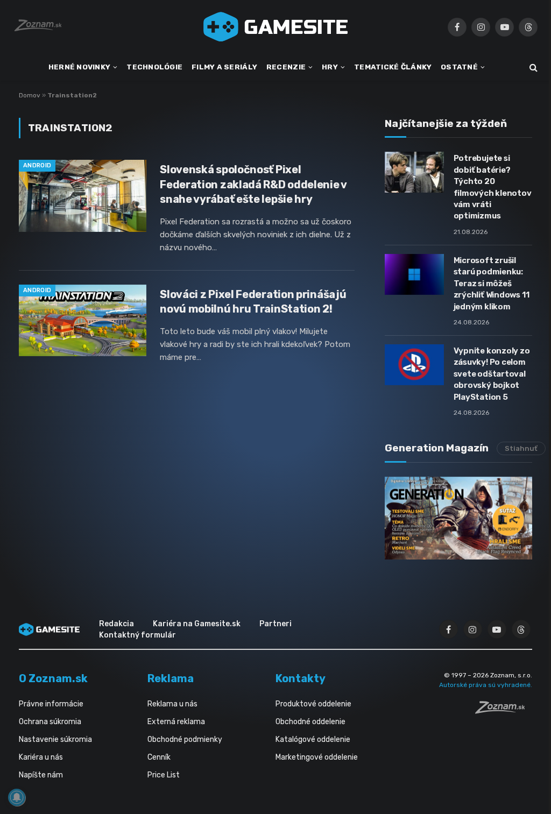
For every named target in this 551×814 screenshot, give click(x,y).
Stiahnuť (521, 448)
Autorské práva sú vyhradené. (485, 685)
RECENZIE (286, 66)
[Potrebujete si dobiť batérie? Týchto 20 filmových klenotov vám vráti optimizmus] (414, 172)
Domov (29, 95)
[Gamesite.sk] (275, 27)
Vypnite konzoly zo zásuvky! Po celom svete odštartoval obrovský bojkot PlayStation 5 (492, 374)
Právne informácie (51, 704)
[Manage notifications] (16, 797)
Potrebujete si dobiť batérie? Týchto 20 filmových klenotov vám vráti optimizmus (493, 187)
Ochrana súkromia (50, 721)
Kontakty (301, 678)
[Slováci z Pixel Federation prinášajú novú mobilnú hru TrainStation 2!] (82, 320)
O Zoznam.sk (53, 678)
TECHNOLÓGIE (154, 66)
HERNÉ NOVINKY (79, 66)
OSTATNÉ (459, 66)
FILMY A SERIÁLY (224, 66)
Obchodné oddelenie (310, 721)
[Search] (532, 67)
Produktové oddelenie (313, 704)
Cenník (159, 757)
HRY (330, 66)
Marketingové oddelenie (317, 757)
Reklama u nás (172, 704)
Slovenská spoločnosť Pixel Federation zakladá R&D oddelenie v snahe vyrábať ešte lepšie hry (253, 184)
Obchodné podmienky (184, 739)
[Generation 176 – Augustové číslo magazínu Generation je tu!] (458, 518)
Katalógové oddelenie (313, 739)
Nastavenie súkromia (55, 739)
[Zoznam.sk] (503, 710)
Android (37, 165)
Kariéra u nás (41, 757)
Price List (163, 775)
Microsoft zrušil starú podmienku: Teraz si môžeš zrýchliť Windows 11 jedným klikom (491, 284)
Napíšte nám (41, 775)
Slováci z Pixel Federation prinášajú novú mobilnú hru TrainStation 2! (253, 301)
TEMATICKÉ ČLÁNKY (393, 66)
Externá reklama (176, 721)
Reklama (170, 678)
